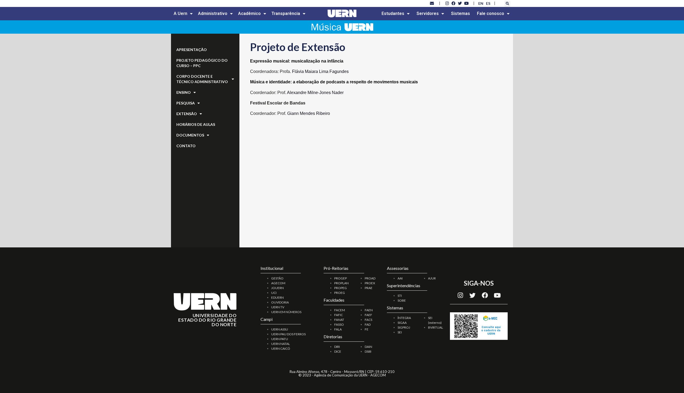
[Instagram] (460, 295)
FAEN (369, 310)
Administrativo (212, 13)
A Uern (180, 13)
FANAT (339, 320)
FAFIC (338, 315)
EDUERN (277, 297)
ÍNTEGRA (404, 318)
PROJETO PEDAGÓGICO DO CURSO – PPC (202, 63)
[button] (507, 4)
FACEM (339, 310)
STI (400, 296)
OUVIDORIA (280, 302)
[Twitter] (473, 295)
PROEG (339, 293)
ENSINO (183, 92)
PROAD (370, 278)
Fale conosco (490, 13)
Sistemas (460, 13)
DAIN (368, 347)
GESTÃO (277, 278)
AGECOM (278, 283)
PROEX (370, 283)
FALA (338, 329)
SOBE (402, 300)
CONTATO (186, 145)
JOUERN (277, 288)
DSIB (368, 351)
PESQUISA (185, 103)
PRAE (368, 288)
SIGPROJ (404, 327)
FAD (368, 324)
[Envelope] (432, 3)
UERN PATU (279, 339)
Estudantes (393, 13)
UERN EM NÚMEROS (286, 312)
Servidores (428, 13)
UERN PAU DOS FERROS (288, 334)
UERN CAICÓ (280, 349)
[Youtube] (497, 295)
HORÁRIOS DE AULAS (195, 124)
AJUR (432, 278)
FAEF (368, 315)
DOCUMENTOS (190, 135)
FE (366, 329)
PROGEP (340, 278)
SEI (400, 332)
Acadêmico (249, 13)
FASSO (339, 324)
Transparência (285, 13)
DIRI (337, 347)
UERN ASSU (279, 329)
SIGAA (402, 323)
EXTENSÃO (186, 113)
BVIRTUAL (435, 327)
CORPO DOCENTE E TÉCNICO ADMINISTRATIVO (202, 79)
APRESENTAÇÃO (191, 49)
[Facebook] (485, 295)
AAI (400, 278)
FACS (368, 320)
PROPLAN (341, 283)
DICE (337, 351)
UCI (274, 293)
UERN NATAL (280, 344)
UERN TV (277, 307)
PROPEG (340, 288)
